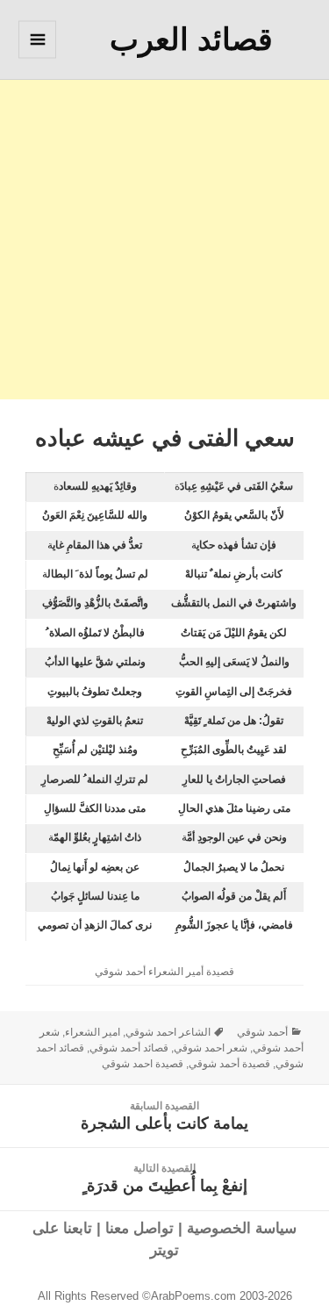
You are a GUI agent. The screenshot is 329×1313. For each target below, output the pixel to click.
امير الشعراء (92, 1032)
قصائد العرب (191, 39)
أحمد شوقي (262, 1032)
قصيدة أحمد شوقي (229, 1064)
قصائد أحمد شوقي (128, 1048)
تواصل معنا (139, 1228)
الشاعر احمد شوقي (168, 1032)
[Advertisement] (164, 234)
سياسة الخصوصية (242, 1228)
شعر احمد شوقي (210, 1048)
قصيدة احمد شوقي (142, 1064)
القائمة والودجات (36, 58)
